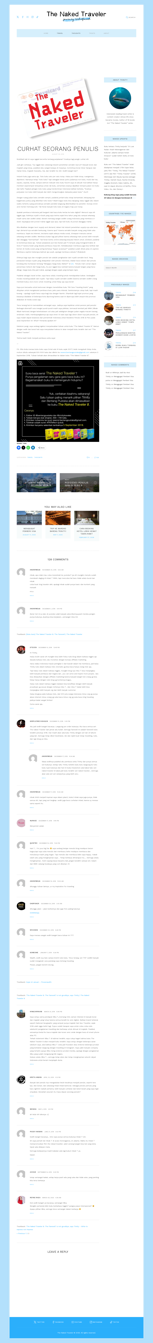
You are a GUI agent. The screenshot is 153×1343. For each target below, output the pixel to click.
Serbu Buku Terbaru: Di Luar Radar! (126, 346)
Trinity (108, 376)
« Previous (21, 1233)
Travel (60, 33)
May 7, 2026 (58, 535)
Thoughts (76, 33)
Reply (32, 595)
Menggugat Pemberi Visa (124, 376)
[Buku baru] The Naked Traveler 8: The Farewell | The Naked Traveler (54, 634)
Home (46, 33)
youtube (78, 1322)
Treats (92, 33)
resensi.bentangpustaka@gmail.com (74, 352)
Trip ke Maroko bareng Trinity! (123, 309)
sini (72, 264)
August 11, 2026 (29, 535)
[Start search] (127, 17)
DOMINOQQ (34, 913)
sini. (134, 198)
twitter (40, 1322)
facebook (59, 1322)
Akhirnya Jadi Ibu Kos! (121, 372)
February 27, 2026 (86, 537)
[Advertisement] (76, 55)
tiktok (115, 1322)
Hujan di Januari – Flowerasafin (39, 982)
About (106, 33)
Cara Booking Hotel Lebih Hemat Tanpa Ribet (87, 531)
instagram (97, 1322)
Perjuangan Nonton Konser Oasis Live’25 (126, 334)
